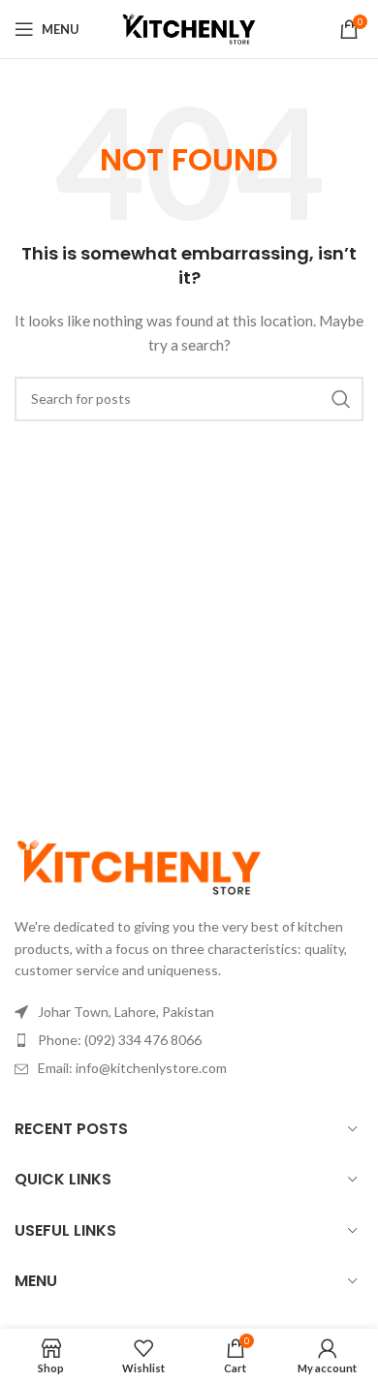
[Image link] (139, 865)
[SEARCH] (341, 399)
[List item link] (189, 1040)
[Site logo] (189, 27)
